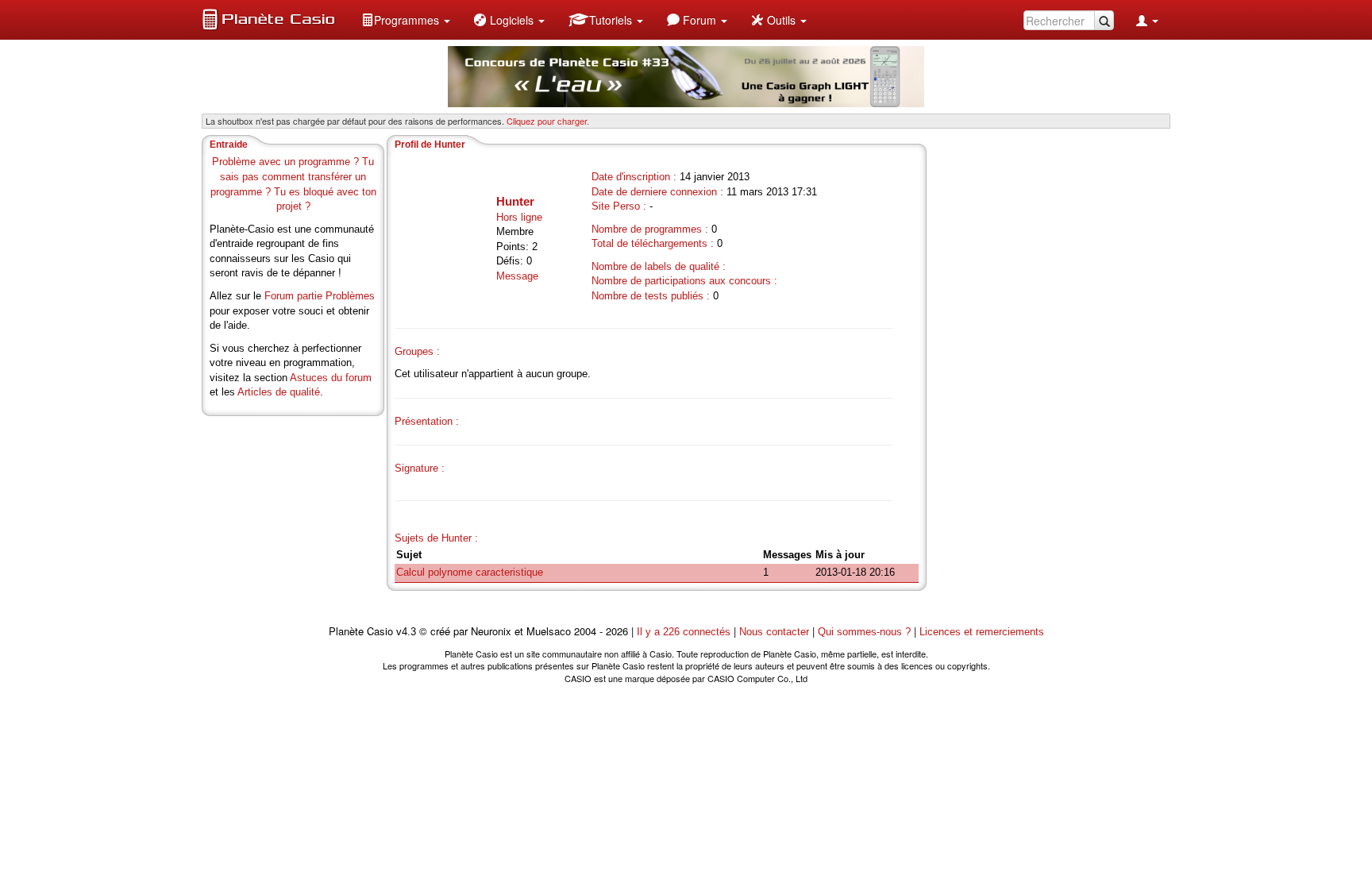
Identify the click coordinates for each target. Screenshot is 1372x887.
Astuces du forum (331, 378)
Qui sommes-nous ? (864, 632)
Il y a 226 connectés (685, 632)
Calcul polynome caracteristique (469, 572)
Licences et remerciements (981, 632)
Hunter (515, 201)
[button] (405, 20)
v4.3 (406, 632)
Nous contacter (774, 632)
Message (517, 276)
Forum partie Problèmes (319, 296)
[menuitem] (405, 20)
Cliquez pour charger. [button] (548, 120)
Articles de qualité (278, 392)
